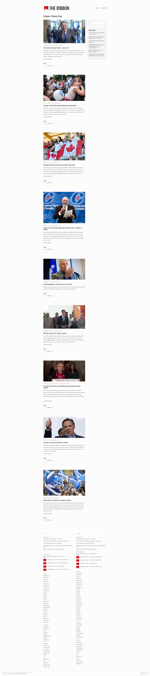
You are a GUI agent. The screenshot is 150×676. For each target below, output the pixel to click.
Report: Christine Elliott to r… (59, 556)
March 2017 (45, 599)
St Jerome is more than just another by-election (55, 442)
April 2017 (45, 598)
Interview (45, 638)
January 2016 (45, 622)
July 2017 (45, 592)
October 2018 (46, 575)
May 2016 (45, 614)
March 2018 (45, 581)
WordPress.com (46, 666)
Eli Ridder (45, 632)
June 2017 (45, 594)
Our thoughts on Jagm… (51, 569)
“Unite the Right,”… (60, 566)
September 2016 (46, 607)
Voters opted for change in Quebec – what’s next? (56, 48)
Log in (44, 661)
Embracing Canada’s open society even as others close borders (59, 165)
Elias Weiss (45, 634)
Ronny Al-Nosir (46, 647)
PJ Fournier (45, 643)
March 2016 (45, 618)
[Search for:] (148, 2)
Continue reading (47, 59)
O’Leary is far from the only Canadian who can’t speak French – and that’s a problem (62, 228)
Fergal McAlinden (46, 636)
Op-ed (60, 45)
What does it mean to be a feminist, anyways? (55, 333)
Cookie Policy (24, 673)
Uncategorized (65, 383)
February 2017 (46, 601)
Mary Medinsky (46, 639)
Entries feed (45, 662)
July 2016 (45, 611)
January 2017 (45, 603)
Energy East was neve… (51, 559)
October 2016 (46, 605)
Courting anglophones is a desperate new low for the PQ (57, 284)
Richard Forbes (46, 645)
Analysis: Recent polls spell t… (63, 559)
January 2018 (45, 585)
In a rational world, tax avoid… (63, 569)
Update (44, 654)
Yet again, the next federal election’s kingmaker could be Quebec (59, 105)
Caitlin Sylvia (45, 626)
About (97, 8)
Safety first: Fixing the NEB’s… (63, 562)
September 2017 (46, 590)
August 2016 (45, 609)
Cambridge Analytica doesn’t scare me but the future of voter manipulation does (96, 46)
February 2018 (46, 583)
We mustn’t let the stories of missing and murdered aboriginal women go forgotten (61, 387)
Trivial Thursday (46, 651)
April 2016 (45, 616)
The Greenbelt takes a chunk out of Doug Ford (52, 543)
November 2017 (46, 586)
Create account (46, 659)
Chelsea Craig (55, 45)
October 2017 (46, 588)
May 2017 (45, 596)
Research (104, 8)
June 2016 (45, 613)
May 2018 (45, 579)
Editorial (45, 630)
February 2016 (46, 620)
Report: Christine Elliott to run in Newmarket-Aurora (53, 549)
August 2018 (45, 577)
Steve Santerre (46, 649)
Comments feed (46, 664)
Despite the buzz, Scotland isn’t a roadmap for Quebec (57, 500)
